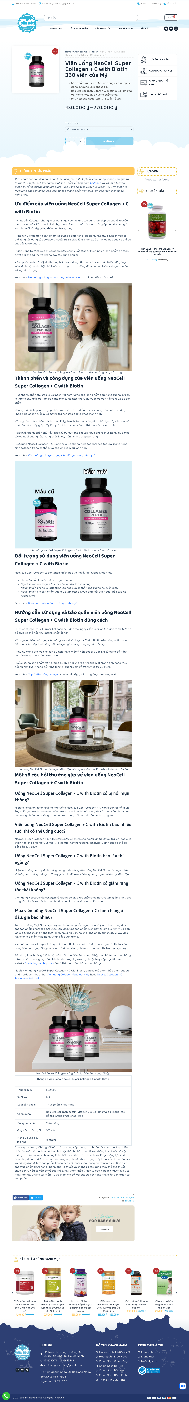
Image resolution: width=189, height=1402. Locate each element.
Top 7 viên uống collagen (44, 674)
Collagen (93, 52)
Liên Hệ (144, 28)
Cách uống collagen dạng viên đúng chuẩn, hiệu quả (61, 455)
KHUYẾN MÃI (154, 191)
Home (68, 52)
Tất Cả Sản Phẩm (78, 28)
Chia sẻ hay (124, 28)
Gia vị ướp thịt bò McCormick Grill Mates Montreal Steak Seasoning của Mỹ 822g (157, 252)
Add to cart (109, 141)
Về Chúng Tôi (102, 28)
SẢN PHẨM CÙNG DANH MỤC (40, 1259)
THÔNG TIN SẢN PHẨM (35, 171)
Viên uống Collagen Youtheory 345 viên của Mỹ (108, 1304)
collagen (129, 1201)
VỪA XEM (152, 171)
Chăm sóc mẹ (80, 52)
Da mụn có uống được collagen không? (52, 603)
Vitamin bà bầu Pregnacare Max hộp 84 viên (136, 1304)
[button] (21, 1197)
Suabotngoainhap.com (39, 963)
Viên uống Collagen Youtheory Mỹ (68, 974)
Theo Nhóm (72, 123)
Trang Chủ (56, 28)
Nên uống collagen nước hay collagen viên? (55, 277)
